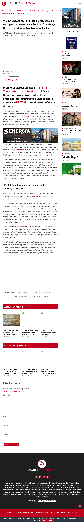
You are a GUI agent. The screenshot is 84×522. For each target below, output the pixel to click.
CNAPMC (35, 196)
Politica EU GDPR (72, 512)
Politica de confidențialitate (44, 512)
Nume (5, 417)
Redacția (9, 512)
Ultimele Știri (70, 31)
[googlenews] (47, 477)
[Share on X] (16, 80)
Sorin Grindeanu (23, 292)
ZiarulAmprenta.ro (24, 518)
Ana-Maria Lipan (14, 76)
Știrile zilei (11, 11)
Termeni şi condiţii (71, 518)
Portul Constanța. (30, 116)
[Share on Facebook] (5, 80)
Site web (6, 435)
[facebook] (36, 477)
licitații (26, 227)
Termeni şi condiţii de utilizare (23, 512)
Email (5, 426)
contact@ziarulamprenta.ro (47, 501)
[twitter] (44, 477)
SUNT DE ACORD (48, 520)
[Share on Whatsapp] (12, 80)
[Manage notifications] (80, 506)
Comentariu (7, 395)
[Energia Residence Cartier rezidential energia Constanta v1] (71, 27)
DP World (21, 102)
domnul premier (22, 150)
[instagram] (40, 477)
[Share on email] (8, 80)
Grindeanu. (20, 178)
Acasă (4, 11)
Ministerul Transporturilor (19, 296)
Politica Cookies (59, 512)
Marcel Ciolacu (35, 296)
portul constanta (46, 292)
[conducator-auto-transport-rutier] (71, 175)
